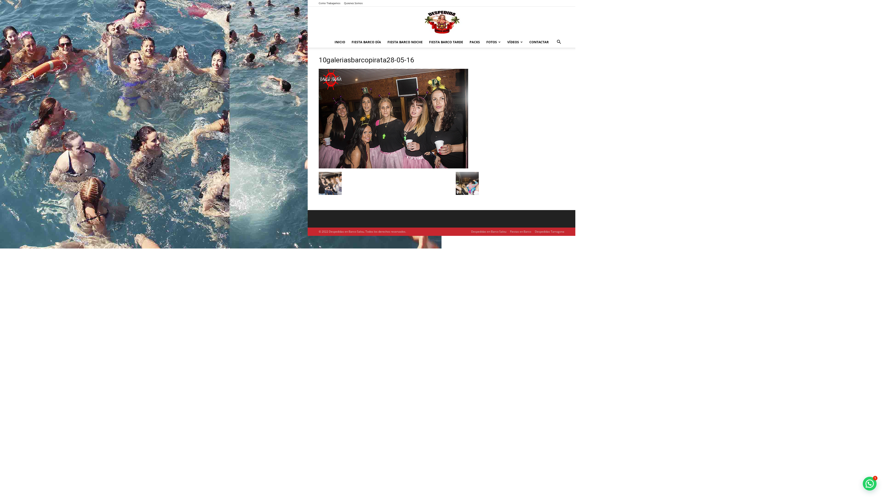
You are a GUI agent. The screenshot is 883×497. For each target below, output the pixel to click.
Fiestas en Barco (520, 232)
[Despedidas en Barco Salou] (441, 22)
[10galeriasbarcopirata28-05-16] (393, 167)
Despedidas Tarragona (549, 232)
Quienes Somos (353, 3)
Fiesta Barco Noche (405, 42)
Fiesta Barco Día (366, 42)
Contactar (539, 42)
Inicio (340, 42)
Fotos (491, 42)
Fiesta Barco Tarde (446, 42)
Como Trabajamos (329, 3)
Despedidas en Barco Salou (488, 232)
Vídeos (513, 42)
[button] (558, 42)
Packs (475, 42)
